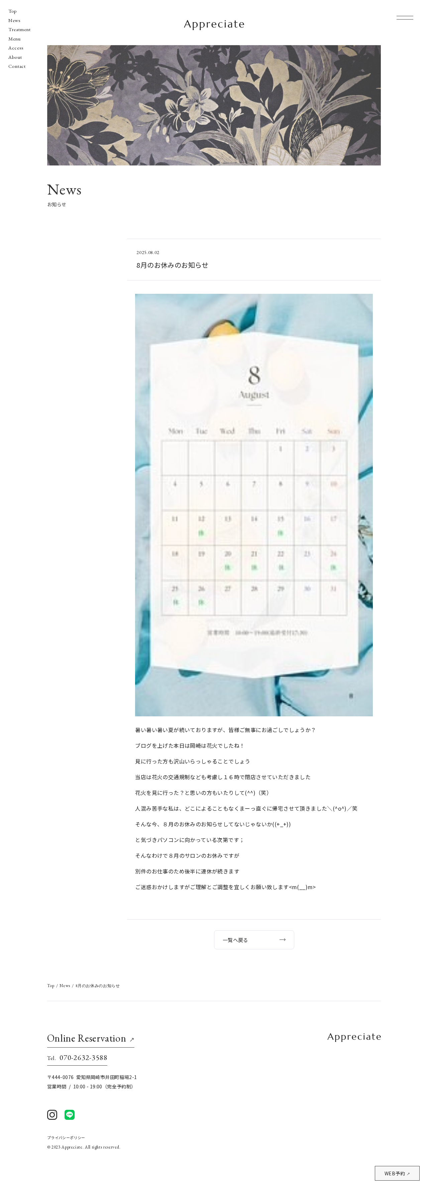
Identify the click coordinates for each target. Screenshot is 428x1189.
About (15, 57)
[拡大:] (254, 298)
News (14, 20)
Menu (14, 38)
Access (16, 47)
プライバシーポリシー (66, 1138)
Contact (16, 66)
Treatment (19, 29)
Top (12, 11)
